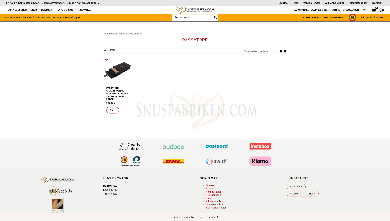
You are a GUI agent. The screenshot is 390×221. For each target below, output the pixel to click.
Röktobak (47, 10)
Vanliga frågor (311, 3)
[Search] (216, 17)
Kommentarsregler (216, 207)
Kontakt (376, 3)
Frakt (295, 3)
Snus (34, 10)
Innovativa (84, 10)
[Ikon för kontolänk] (381, 10)
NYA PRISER (316, 10)
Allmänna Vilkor (214, 201)
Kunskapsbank (214, 195)
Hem (106, 33)
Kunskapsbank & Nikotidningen (322, 17)
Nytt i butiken (332, 10)
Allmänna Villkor (334, 3)
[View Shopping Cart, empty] (373, 11)
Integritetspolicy (358, 3)
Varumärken (301, 10)
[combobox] (195, 17)
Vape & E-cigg (66, 10)
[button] (28, 10)
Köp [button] (113, 110)
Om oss (210, 185)
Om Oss (283, 3)
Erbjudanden (351, 10)
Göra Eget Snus (17, 10)
